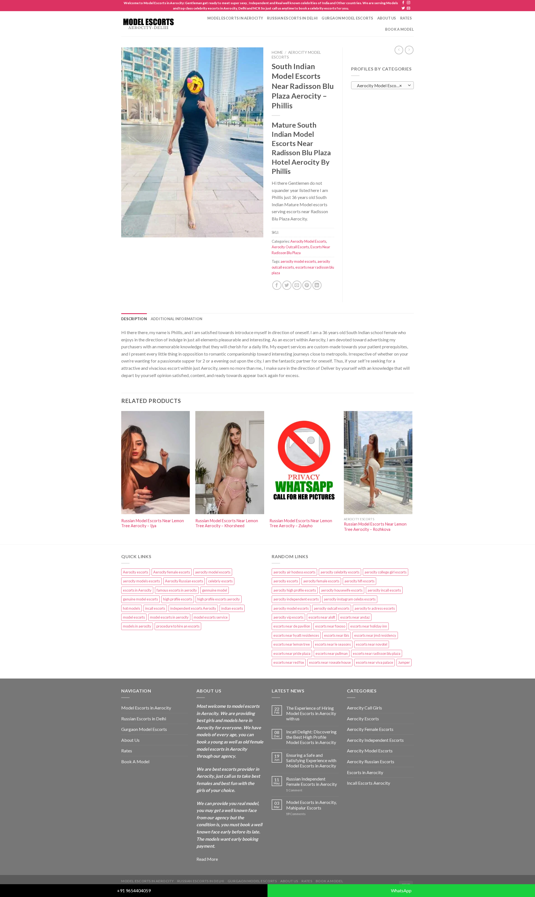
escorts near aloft (321, 617)
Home (277, 52)
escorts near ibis (336, 635)
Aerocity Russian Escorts (370, 761)
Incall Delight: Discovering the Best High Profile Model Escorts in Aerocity (311, 737)
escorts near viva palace (374, 662)
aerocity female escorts (321, 581)
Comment (294, 790)
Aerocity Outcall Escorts (290, 247)
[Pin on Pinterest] (307, 285)
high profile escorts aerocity (218, 599)
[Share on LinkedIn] (317, 285)
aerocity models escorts (141, 581)
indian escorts (232, 608)
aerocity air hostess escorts (294, 572)
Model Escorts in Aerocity (235, 18)
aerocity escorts (285, 581)
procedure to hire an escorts (178, 626)
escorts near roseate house (330, 662)
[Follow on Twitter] (403, 8)
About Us (386, 18)
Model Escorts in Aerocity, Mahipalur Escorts (311, 804)
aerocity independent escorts (296, 599)
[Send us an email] (408, 8)
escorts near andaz (355, 617)
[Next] (412, 477)
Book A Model (399, 29)
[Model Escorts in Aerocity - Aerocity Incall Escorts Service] (148, 24)
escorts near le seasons (333, 644)
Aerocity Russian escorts (184, 581)
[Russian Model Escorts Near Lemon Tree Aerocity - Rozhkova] (378, 462)
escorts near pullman (331, 653)
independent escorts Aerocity (193, 608)
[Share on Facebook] (276, 285)
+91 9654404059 (134, 890)
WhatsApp (401, 890)
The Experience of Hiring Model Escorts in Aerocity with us (311, 713)
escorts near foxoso (330, 626)
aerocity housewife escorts (342, 590)
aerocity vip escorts (288, 617)
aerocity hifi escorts (359, 581)
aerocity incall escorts (384, 590)
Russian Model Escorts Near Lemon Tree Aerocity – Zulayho (300, 523)
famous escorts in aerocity (177, 590)
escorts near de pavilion (291, 626)
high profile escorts (177, 599)
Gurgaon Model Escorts (347, 18)
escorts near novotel (371, 644)
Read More (207, 859)
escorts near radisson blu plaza (376, 653)
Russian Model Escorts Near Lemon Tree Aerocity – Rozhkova (375, 527)
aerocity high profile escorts (294, 590)
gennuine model (214, 590)
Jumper (404, 662)
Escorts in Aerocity (365, 772)
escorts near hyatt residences (296, 635)
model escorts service (211, 617)
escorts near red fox (288, 662)
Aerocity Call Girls (364, 707)
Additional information (177, 319)
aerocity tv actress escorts (374, 608)
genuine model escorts (140, 599)
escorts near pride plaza (291, 653)
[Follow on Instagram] (408, 3)
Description (134, 319)
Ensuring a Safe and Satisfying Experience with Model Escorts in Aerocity (311, 760)
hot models (131, 608)
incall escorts (155, 608)
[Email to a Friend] (296, 285)
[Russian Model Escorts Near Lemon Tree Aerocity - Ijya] (155, 462)
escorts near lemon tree (291, 644)
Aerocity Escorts (363, 718)
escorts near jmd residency (375, 635)
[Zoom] (128, 230)
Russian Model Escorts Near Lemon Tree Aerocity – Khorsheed (226, 523)
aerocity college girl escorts (385, 572)
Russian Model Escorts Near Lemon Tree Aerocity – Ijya (152, 523)
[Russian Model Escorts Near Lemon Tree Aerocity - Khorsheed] (229, 462)
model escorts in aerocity (169, 617)
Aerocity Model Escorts (308, 241)
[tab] (134, 318)
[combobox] (382, 85)
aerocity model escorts (298, 261)
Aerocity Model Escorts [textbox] (379, 85)
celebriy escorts (220, 581)
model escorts (134, 617)
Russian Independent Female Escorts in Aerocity (311, 781)
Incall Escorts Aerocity (368, 783)
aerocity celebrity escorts (339, 572)
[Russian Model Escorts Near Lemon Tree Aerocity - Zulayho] (303, 462)
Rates (406, 18)
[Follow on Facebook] (403, 3)
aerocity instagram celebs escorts (350, 599)
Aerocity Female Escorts (370, 729)
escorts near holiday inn (368, 626)
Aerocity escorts (135, 572)
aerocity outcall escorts (331, 608)
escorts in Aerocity (137, 590)
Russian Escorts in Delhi (292, 18)
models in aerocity (137, 626)
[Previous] (121, 477)
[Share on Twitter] (286, 285)
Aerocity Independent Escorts (375, 740)
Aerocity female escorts (171, 572)
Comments (296, 814)
